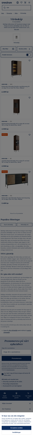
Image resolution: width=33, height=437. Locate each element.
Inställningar (16, 432)
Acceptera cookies (16, 428)
